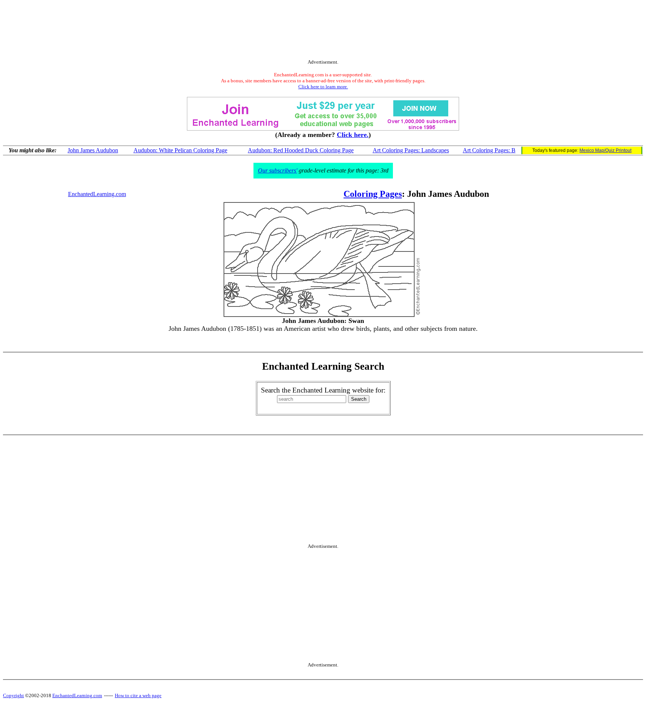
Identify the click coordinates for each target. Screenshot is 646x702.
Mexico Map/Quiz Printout (605, 150)
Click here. (353, 134)
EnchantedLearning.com (97, 194)
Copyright (13, 695)
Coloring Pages (373, 194)
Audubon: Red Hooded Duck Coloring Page (301, 150)
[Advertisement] (323, 31)
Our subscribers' (277, 170)
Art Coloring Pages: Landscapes (411, 150)
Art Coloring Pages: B (489, 150)
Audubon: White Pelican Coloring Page (180, 150)
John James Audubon (93, 150)
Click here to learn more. (323, 86)
